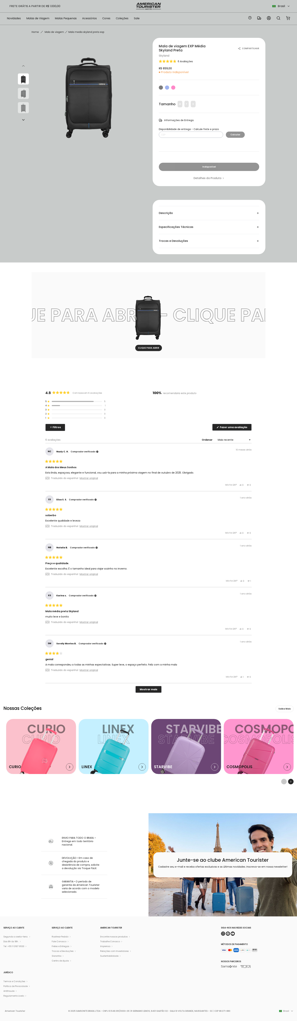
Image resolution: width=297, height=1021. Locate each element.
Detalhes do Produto (207, 178)
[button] (176, 61)
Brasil (281, 6)
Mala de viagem (54, 32)
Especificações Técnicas (176, 227)
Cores (106, 18)
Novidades (14, 18)
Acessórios (89, 18)
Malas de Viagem (37, 18)
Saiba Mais (284, 708)
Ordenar (207, 440)
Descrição (166, 213)
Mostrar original (89, 478)
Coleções (122, 18)
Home (35, 32)
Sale (137, 18)
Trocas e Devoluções (173, 241)
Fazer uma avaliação (235, 428)
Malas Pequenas (66, 18)
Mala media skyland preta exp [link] (86, 32)
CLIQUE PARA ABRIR (148, 347)
